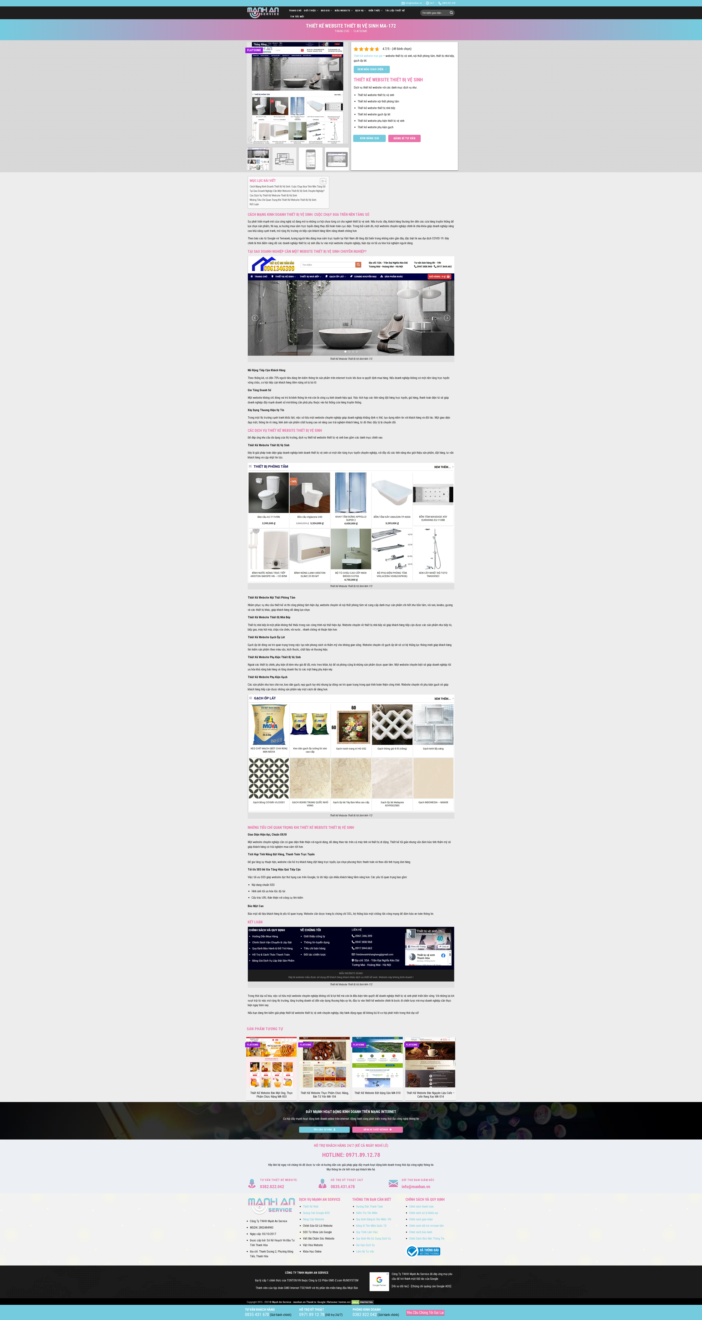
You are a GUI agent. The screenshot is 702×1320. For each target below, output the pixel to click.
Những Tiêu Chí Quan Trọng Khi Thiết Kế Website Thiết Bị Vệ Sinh (283, 200)
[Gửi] (451, 13)
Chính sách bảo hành (420, 1232)
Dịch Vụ (359, 10)
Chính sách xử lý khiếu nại (423, 1213)
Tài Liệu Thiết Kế (395, 10)
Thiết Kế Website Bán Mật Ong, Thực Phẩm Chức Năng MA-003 (271, 1095)
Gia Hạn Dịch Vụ (365, 1245)
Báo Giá (325, 10)
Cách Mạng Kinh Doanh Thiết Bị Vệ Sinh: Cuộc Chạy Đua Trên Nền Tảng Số (287, 186)
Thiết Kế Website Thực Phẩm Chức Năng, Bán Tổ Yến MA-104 (325, 1095)
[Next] (341, 93)
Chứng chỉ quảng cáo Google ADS (431, 1286)
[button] (251, 139)
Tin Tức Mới (297, 16)
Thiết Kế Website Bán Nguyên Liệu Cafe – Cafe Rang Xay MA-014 (430, 1095)
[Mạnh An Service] (265, 12)
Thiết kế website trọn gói (368, 56)
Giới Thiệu (310, 10)
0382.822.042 (272, 1186)
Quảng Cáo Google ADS (316, 1213)
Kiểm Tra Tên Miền (367, 1213)
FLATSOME (360, 31)
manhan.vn (299, 1302)
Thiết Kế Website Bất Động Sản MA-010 (377, 1093)
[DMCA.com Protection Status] (363, 1302)
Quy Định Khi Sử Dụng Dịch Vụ (373, 1238)
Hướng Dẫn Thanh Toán (369, 1206)
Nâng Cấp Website (313, 1219)
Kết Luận (254, 204)
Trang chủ (342, 31)
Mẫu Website (342, 10)
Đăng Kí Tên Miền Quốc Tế (371, 1225)
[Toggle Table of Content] (321, 181)
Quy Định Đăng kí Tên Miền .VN (373, 1219)
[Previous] (253, 93)
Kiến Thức (374, 10)
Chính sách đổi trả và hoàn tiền (426, 1225)
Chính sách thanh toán (421, 1206)
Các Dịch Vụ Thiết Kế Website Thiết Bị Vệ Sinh (273, 195)
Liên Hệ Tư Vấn (365, 1251)
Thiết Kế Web (310, 1206)
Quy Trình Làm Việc (367, 1232)
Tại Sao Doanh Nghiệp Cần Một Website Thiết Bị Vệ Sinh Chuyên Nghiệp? (287, 191)
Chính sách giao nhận (421, 1219)
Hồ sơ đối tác (400, 1286)
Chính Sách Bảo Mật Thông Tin (426, 1238)
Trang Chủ (295, 10)
